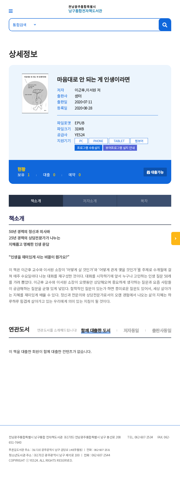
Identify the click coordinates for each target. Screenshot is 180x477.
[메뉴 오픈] (175, 238)
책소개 (36, 200)
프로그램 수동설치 (88, 147)
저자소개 (90, 200)
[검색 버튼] (165, 25)
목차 (144, 200)
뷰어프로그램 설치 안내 (120, 147)
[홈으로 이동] (85, 8)
